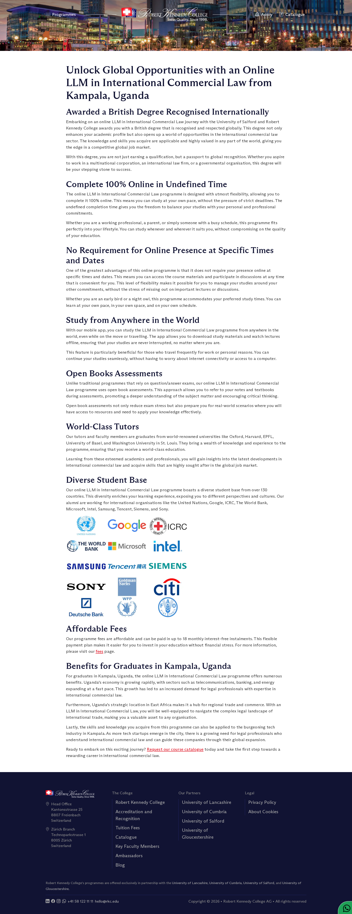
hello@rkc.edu (107, 901)
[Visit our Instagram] (58, 901)
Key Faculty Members (137, 846)
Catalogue (126, 837)
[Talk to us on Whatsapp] (64, 901)
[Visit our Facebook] (53, 901)
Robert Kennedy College (140, 802)
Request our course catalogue (175, 749)
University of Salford (203, 821)
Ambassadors (129, 855)
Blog (120, 865)
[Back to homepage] (164, 14)
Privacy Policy (262, 802)
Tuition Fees (128, 828)
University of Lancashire (206, 802)
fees (99, 651)
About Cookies (263, 811)
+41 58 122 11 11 (80, 901)
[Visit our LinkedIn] (48, 901)
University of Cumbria (204, 811)
